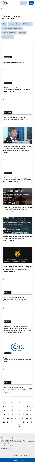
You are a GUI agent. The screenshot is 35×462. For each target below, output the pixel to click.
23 (31, 410)
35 (15, 418)
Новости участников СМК (12, 28)
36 (19, 418)
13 (23, 406)
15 (31, 406)
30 (27, 414)
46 (27, 422)
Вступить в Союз (17, 460)
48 (15, 426)
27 (15, 414)
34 (12, 418)
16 (4, 410)
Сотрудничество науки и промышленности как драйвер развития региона (17, 359)
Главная (3, 8)
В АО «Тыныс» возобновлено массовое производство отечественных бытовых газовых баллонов (16, 89)
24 (4, 414)
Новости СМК (14, 24)
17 (8, 410)
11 (15, 406)
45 (23, 422)
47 (31, 422)
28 (19, 414)
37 (23, 418)
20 (19, 410)
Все (4, 24)
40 (4, 422)
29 (23, 414)
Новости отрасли (9, 32)
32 (4, 418)
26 (12, 414)
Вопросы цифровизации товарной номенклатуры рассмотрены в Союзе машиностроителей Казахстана (16, 119)
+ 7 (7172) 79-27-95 (7, 446)
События (22, 32)
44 (19, 422)
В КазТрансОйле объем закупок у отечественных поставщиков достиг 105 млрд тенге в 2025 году (17, 179)
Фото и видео (8, 37)
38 (27, 418)
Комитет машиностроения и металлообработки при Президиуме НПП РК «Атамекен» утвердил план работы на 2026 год (17, 390)
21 (23, 410)
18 (12, 410)
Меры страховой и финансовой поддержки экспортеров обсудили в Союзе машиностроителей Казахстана (16, 299)
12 (19, 406)
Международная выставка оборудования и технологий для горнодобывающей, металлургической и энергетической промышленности (17, 268)
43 (15, 422)
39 (31, 418)
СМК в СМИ (27, 24)
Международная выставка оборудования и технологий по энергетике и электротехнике (17, 238)
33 (8, 418)
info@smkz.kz (5, 448)
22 (27, 410)
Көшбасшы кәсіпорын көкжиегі (13, 62)
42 (12, 422)
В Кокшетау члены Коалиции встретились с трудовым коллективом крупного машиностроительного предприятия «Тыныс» (17, 149)
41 (8, 422)
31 (31, 414)
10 (12, 406)
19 (15, 410)
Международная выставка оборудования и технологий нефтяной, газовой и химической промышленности (17, 209)
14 (27, 406)
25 (8, 414)
